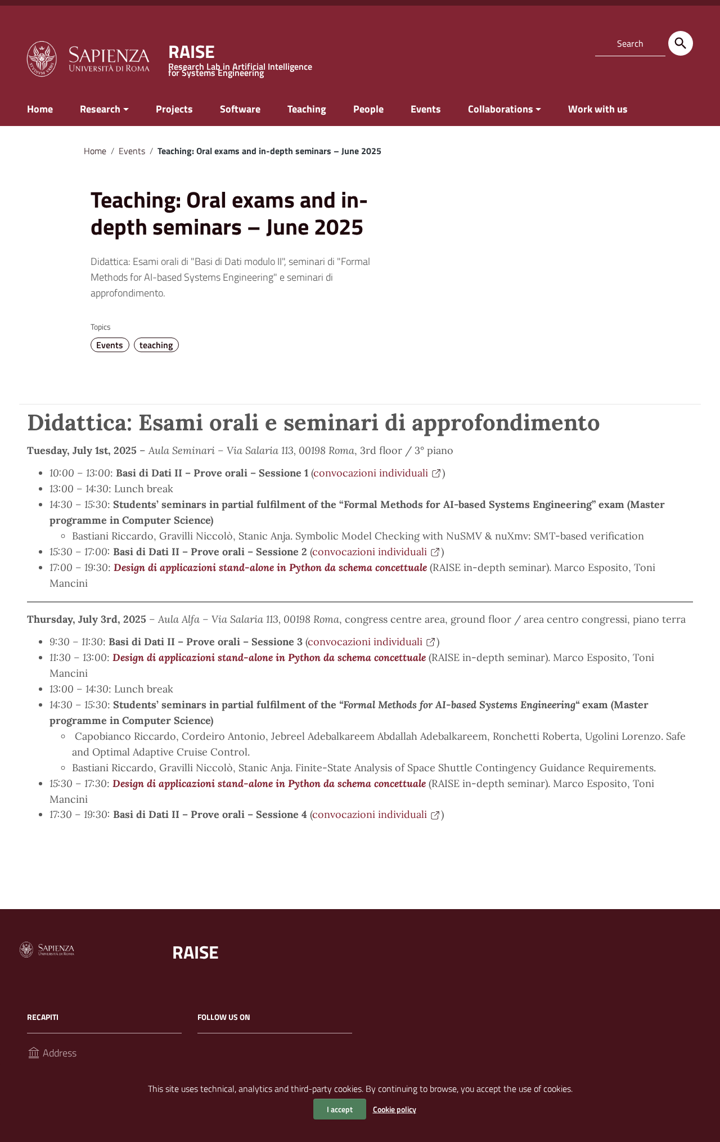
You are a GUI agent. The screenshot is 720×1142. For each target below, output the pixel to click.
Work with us (598, 108)
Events (426, 108)
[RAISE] (87, 57)
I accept (340, 1109)
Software (240, 108)
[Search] (680, 43)
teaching (156, 345)
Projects (174, 108)
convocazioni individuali (370, 472)
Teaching (306, 108)
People (368, 108)
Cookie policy (394, 1109)
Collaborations (500, 108)
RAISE (195, 951)
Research (100, 108)
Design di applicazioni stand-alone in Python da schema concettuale (270, 567)
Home (40, 108)
